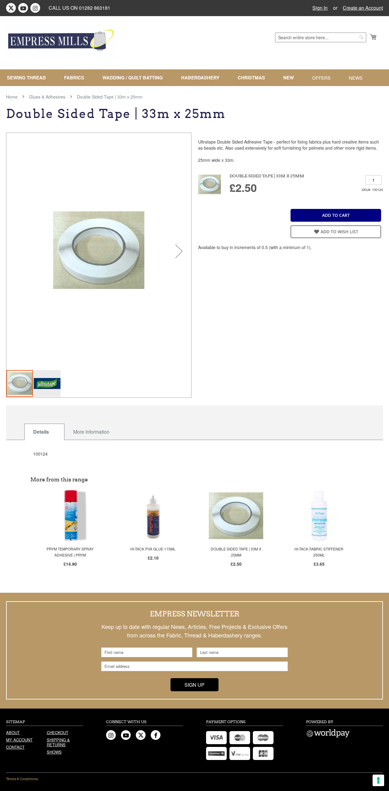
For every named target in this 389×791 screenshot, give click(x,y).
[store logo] (61, 41)
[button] (179, 251)
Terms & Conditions (22, 779)
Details (41, 431)
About (13, 732)
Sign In (320, 8)
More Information (91, 431)
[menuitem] (29, 78)
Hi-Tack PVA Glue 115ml (153, 548)
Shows (54, 752)
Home (12, 97)
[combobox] (320, 37)
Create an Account (363, 8)
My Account (19, 740)
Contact (15, 747)
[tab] (44, 432)
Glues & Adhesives (47, 97)
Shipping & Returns (58, 742)
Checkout (57, 732)
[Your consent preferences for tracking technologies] (378, 780)
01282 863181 (94, 7)
